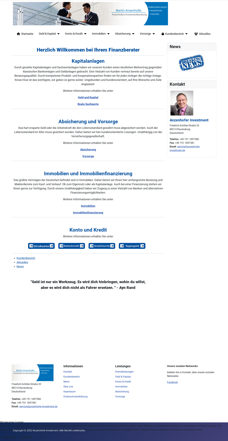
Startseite (27, 33)
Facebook (172, 382)
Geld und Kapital (88, 97)
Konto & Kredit (74, 33)
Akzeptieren (9, 437)
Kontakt (67, 371)
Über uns (68, 386)
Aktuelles (204, 33)
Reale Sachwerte (88, 104)
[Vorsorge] (153, 33)
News (20, 266)
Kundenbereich (174, 33)
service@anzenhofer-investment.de (38, 406)
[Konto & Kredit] (85, 33)
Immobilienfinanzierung (88, 212)
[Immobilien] (108, 33)
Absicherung (123, 33)
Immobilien (99, 33)
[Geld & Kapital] (58, 33)
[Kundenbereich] (186, 33)
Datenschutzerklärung (75, 396)
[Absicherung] (132, 33)
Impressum (69, 391)
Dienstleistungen (124, 371)
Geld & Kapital (47, 33)
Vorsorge (145, 33)
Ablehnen (26, 437)
